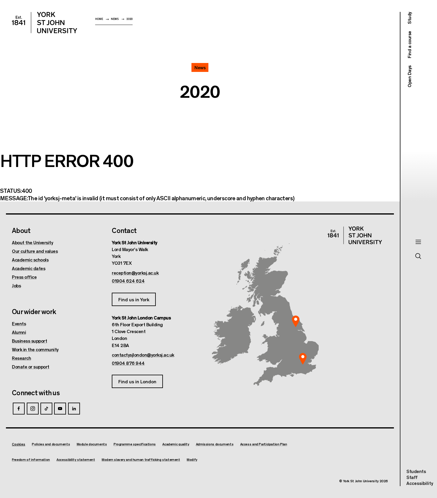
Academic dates (28, 268)
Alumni (19, 332)
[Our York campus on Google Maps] (296, 321)
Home (99, 19)
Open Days (409, 76)
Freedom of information (31, 459)
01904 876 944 (128, 363)
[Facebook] (19, 409)
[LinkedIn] (74, 409)
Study (409, 18)
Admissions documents (215, 444)
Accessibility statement (75, 459)
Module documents (92, 444)
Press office (24, 277)
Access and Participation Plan (263, 444)
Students (416, 471)
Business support (29, 341)
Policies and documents (51, 444)
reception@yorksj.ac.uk (135, 273)
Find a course (409, 45)
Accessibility (419, 483)
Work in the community (35, 349)
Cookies (18, 444)
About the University (32, 242)
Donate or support (30, 367)
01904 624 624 (128, 281)
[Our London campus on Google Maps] (303, 359)
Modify (192, 459)
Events (19, 324)
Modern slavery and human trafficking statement (141, 459)
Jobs (16, 286)
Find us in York (133, 299)
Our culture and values (35, 251)
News (115, 19)
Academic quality (175, 444)
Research (21, 358)
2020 (129, 19)
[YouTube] (60, 409)
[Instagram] (33, 409)
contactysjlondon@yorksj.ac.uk (143, 355)
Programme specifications (135, 444)
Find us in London (137, 381)
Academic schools (30, 260)
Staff (412, 477)
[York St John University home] (44, 22)
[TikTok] (46, 409)
